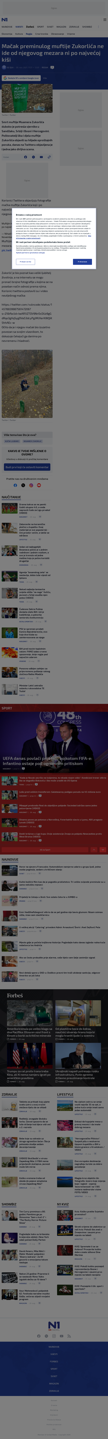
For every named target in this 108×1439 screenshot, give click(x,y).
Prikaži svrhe (25, 262)
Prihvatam (82, 262)
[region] (54, 238)
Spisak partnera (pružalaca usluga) (30, 253)
